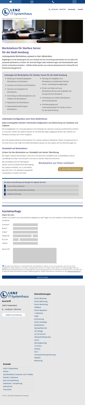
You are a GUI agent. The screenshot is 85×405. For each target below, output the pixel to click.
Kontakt (80, 9)
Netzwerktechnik (40, 328)
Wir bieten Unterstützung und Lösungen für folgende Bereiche (25, 182)
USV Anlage (38, 331)
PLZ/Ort (5, 240)
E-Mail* (4, 232)
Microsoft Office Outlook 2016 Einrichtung (20, 190)
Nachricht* (6, 249)
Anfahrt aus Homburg (14, 315)
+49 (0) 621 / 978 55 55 (12, 309)
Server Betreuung (40, 301)
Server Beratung (40, 298)
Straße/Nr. (6, 236)
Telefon (5, 243)
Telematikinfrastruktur (42, 337)
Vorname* (6, 225)
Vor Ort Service (40, 334)
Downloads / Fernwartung (12, 383)
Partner (6, 371)
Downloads (71, 9)
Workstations (39, 325)
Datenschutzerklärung (74, 271)
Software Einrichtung (14, 194)
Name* (4, 228)
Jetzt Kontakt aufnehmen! (71, 169)
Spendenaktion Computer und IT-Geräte (18, 374)
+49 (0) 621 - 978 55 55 (58, 9)
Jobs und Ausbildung (10, 380)
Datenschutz (7, 386)
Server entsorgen (40, 322)
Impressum (7, 389)
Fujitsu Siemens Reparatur (16, 186)
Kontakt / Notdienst (10, 377)
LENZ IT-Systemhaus (10, 368)
